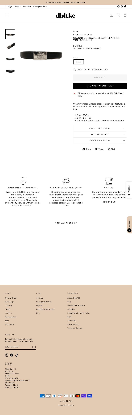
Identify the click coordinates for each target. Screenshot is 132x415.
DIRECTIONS (109, 202)
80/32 (79, 62)
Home (75, 31)
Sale (7, 321)
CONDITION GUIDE (100, 140)
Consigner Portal (40, 7)
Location (27, 7)
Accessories (10, 317)
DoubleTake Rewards (76, 305)
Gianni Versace (82, 35)
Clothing (9, 305)
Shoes (8, 309)
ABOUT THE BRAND (100, 128)
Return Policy (100, 134)
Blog (69, 317)
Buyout (18, 7)
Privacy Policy (73, 324)
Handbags (9, 302)
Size (75, 57)
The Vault (71, 321)
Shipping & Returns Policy (78, 313)
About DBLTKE (73, 298)
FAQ (38, 313)
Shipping (77, 48)
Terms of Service (74, 328)
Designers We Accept (45, 309)
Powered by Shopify (66, 405)
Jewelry (8, 313)
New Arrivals (10, 298)
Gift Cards (9, 324)
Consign (8, 7)
